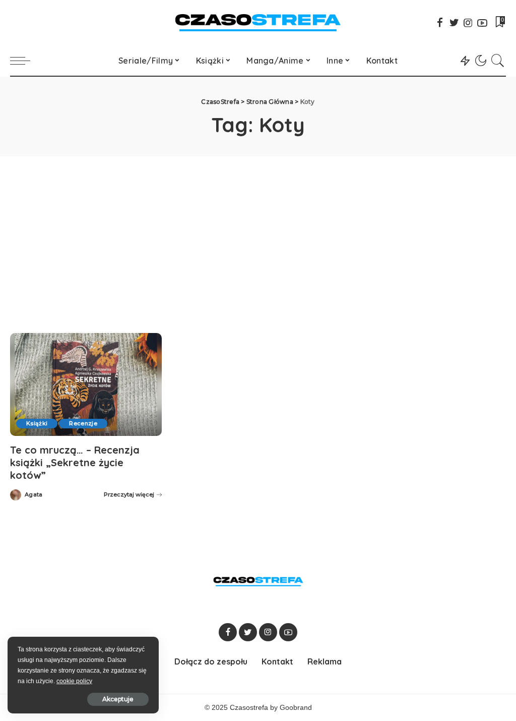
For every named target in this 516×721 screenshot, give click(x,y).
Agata (34, 494)
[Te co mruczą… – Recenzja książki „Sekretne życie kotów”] (86, 384)
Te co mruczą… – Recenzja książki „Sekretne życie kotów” (75, 462)
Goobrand (296, 707)
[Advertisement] (258, 232)
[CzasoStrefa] (258, 22)
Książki (36, 423)
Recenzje (83, 423)
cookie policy (74, 681)
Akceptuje (118, 699)
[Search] (498, 60)
